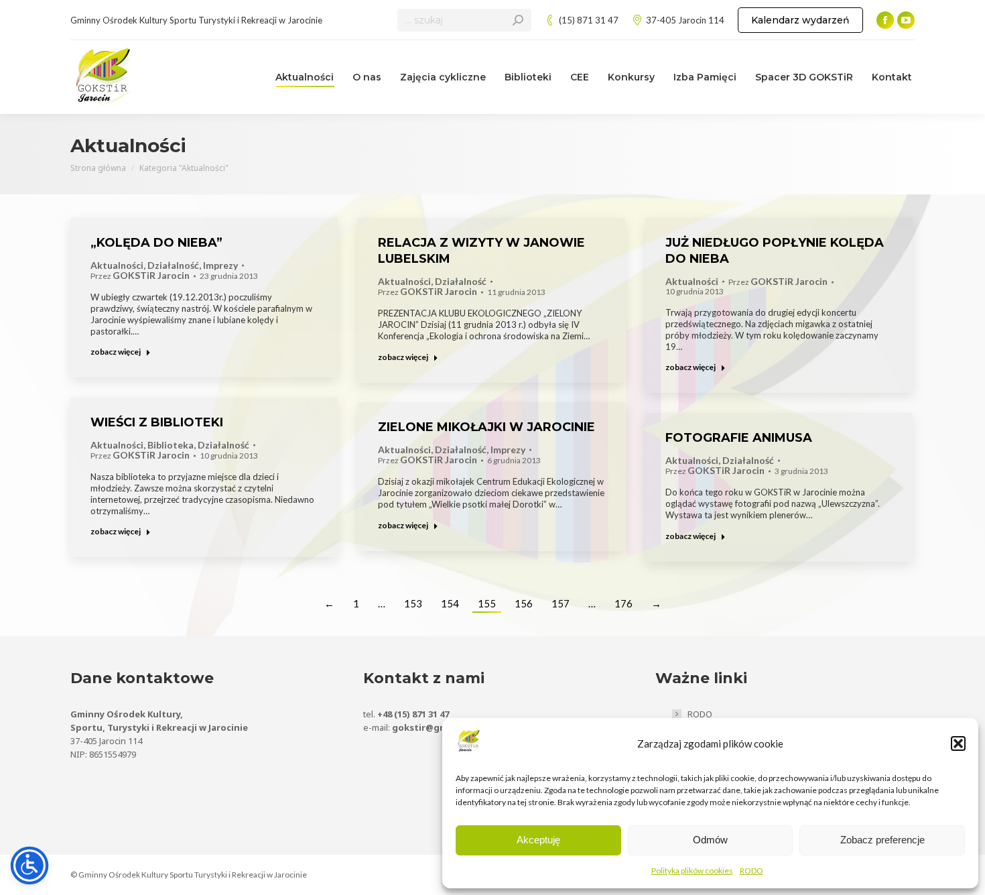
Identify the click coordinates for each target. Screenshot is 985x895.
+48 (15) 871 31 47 (413, 714)
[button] (958, 743)
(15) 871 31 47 (588, 20)
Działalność (173, 265)
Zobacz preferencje (882, 839)
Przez (140, 276)
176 (623, 603)
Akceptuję (538, 839)
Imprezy (220, 265)
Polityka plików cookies (692, 871)
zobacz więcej (115, 352)
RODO (751, 871)
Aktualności (116, 265)
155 (487, 603)
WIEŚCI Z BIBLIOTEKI (156, 422)
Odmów (710, 839)
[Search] (518, 20)
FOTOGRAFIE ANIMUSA (738, 437)
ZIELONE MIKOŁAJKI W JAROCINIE (486, 427)
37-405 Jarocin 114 (685, 20)
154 (450, 603)
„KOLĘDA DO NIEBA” (156, 242)
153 (413, 603)
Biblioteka (170, 445)
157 (560, 603)
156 (524, 603)
